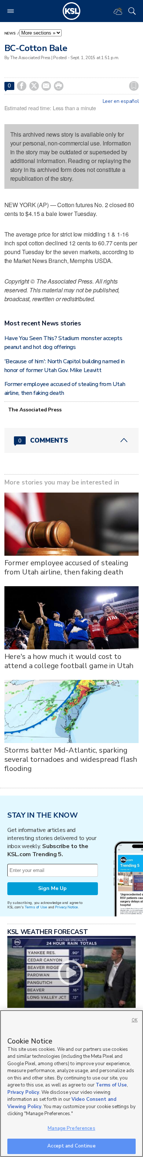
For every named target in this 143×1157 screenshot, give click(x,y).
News (10, 33)
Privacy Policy (23, 1092)
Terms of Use (36, 907)
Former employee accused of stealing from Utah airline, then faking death (66, 567)
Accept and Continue (71, 1146)
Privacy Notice (66, 907)
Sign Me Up (52, 888)
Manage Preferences (71, 1128)
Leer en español (121, 101)
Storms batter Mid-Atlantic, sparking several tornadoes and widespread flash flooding (71, 759)
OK (135, 1020)
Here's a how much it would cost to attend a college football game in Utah (69, 661)
